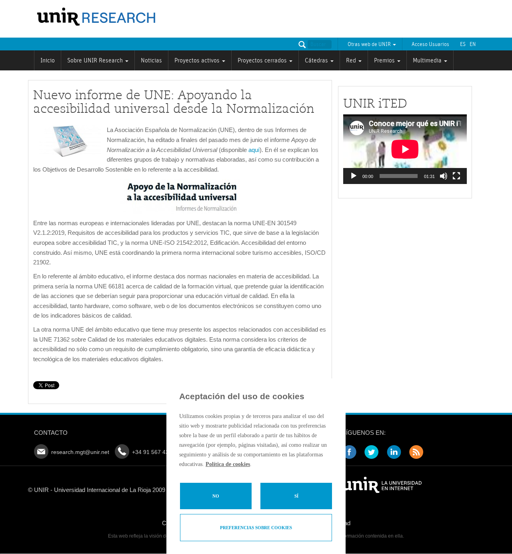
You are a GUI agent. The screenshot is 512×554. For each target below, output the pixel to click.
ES (463, 44)
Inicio (47, 60)
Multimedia (428, 60)
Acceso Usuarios (430, 44)
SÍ (296, 496)
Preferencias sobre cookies (256, 527)
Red (352, 60)
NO (215, 496)
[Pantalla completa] (456, 176)
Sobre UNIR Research (95, 60)
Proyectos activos (197, 60)
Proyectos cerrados (263, 60)
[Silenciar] (444, 176)
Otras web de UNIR (370, 44)
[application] (405, 149)
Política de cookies (228, 464)
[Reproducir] (354, 176)
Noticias (151, 60)
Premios (385, 60)
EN (473, 44)
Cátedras (317, 60)
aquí (254, 149)
